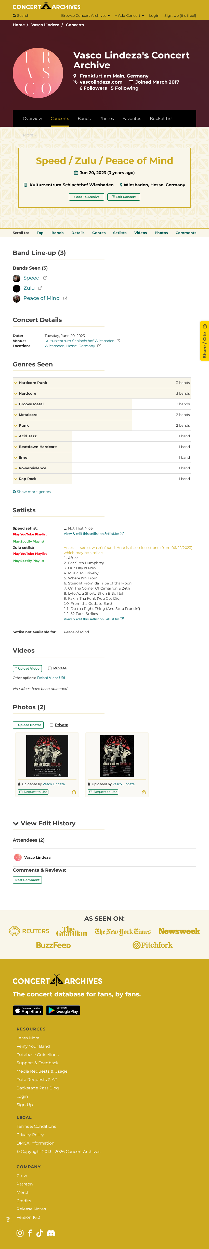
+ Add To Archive (86, 197)
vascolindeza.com (101, 82)
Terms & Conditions (36, 1126)
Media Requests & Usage (42, 1071)
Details (77, 232)
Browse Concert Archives (84, 15)
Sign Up (25, 1104)
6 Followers (93, 88)
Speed (31, 278)
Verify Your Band (33, 1046)
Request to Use (35, 792)
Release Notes (31, 1209)
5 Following (125, 88)
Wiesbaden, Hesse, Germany (154, 184)
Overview (32, 118)
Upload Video (28, 668)
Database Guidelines (38, 1054)
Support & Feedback (38, 1062)
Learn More (28, 1038)
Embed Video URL (51, 677)
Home (19, 24)
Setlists (119, 232)
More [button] (28, 135)
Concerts (75, 24)
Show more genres (33, 491)
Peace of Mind (41, 298)
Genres (99, 232)
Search (22, 15)
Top (40, 232)
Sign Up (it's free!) (180, 15)
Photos (106, 118)
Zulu (29, 288)
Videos (140, 232)
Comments (186, 232)
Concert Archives (83, 1151)
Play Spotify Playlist (28, 541)
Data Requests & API (38, 1079)
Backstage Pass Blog (38, 1088)
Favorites (132, 118)
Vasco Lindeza (45, 24)
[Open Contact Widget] (8, 1220)
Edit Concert (125, 197)
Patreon (25, 1184)
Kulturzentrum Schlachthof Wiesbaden (72, 184)
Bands (84, 118)
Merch (23, 1192)
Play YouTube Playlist (30, 534)
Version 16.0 (28, 1217)
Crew (22, 1175)
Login (154, 15)
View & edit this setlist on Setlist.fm (92, 533)
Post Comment (27, 880)
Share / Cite (204, 344)
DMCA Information (36, 1143)
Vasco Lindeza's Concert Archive (131, 60)
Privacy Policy (30, 1134)
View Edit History (47, 823)
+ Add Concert (128, 15)
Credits (24, 1200)
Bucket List (161, 118)
